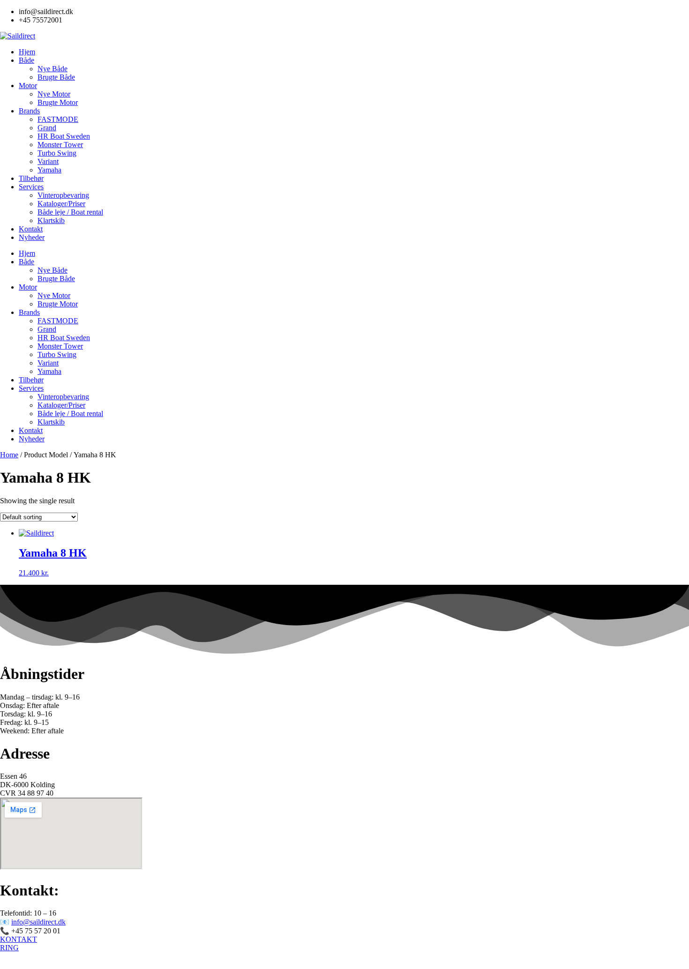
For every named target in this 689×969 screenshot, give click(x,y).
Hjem (27, 52)
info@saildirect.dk (38, 922)
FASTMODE (57, 119)
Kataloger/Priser (61, 204)
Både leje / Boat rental (70, 212)
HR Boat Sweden (63, 136)
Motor (28, 85)
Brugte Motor (57, 102)
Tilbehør (31, 178)
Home (9, 455)
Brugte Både (56, 77)
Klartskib (51, 220)
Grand (46, 128)
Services (31, 187)
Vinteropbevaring (63, 195)
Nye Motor (53, 94)
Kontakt (31, 229)
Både (26, 60)
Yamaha (49, 170)
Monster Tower (60, 145)
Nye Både (52, 69)
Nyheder (32, 237)
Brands (29, 111)
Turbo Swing (56, 153)
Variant (48, 161)
